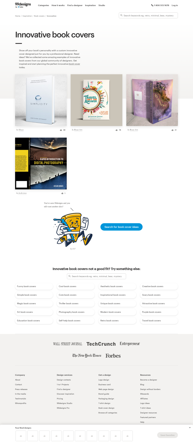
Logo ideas (145, 403)
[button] (190, 428)
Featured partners (148, 417)
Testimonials (20, 398)
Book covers (39, 16)
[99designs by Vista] (23, 5)
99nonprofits (20, 403)
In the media (20, 394)
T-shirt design (104, 403)
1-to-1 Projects (63, 384)
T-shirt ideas (145, 408)
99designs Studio (64, 403)
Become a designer (148, 380)
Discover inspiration (65, 394)
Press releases (21, 389)
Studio (101, 5)
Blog (142, 384)
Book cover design (106, 408)
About (17, 380)
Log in (175, 5)
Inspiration (90, 5)
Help (142, 422)
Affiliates (144, 398)
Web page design (106, 389)
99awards (144, 394)
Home (18, 16)
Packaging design (106, 398)
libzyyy (21, 129)
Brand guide (103, 394)
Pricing (60, 398)
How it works (58, 5)
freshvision (23, 193)
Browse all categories (107, 413)
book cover (74, 64)
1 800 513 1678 (161, 5)
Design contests (64, 380)
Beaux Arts (78, 129)
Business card (104, 384)
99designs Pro (63, 408)
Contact (18, 384)
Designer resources (148, 413)
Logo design (103, 380)
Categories (43, 5)
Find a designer (74, 5)
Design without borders (150, 389)
